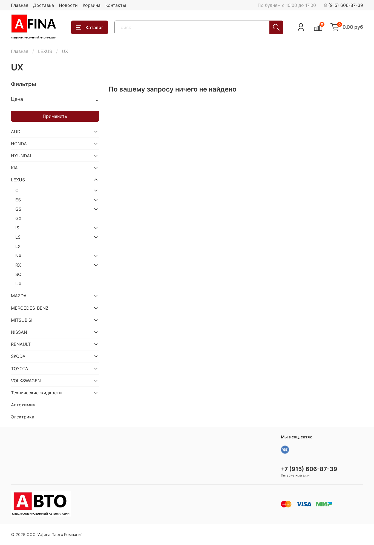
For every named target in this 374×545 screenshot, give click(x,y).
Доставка (43, 5)
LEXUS (45, 51)
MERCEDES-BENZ (29, 308)
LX (18, 246)
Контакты (115, 5)
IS (17, 227)
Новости (68, 5)
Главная (19, 5)
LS (18, 237)
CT (18, 190)
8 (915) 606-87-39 (343, 5)
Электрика (22, 417)
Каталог (94, 27)
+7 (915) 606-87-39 (309, 469)
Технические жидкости (36, 392)
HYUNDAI (21, 155)
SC (18, 274)
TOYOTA (19, 368)
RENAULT (21, 344)
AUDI (16, 131)
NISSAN (19, 332)
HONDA (19, 143)
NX (18, 255)
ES (18, 199)
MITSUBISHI (23, 320)
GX (18, 218)
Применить (55, 116)
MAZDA (19, 295)
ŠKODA (18, 356)
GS (18, 209)
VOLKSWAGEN (26, 380)
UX (18, 283)
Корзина (91, 5)
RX (18, 265)
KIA (14, 167)
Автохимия (23, 404)
